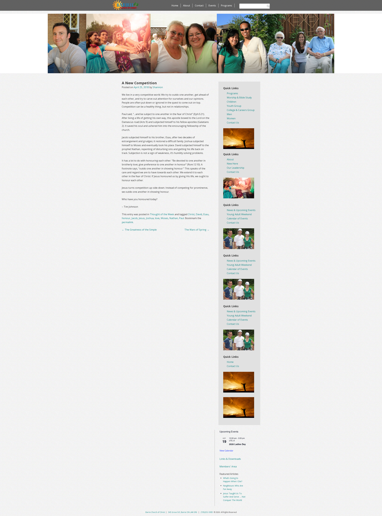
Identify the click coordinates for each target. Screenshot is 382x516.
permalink (127, 222)
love (157, 218)
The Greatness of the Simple (139, 229)
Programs (226, 5)
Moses (164, 218)
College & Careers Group (241, 110)
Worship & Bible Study (239, 97)
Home (174, 5)
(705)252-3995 (207, 512)
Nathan (173, 218)
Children (231, 101)
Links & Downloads (230, 459)
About (186, 5)
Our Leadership (235, 167)
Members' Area (228, 466)
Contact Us (233, 122)
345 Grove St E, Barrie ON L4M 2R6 (182, 512)
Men (229, 114)
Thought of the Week (162, 214)
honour (126, 218)
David (199, 214)
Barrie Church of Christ (155, 512)
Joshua (150, 218)
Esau (206, 214)
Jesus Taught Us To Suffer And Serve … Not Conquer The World (234, 497)
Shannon (158, 87)
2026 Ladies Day (237, 444)
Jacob (134, 218)
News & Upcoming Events (241, 210)
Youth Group (234, 106)
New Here (232, 163)
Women (231, 118)
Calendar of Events (237, 218)
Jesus (142, 218)
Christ (191, 214)
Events (212, 5)
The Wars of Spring (196, 229)
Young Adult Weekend (239, 214)
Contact (199, 5)
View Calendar (226, 450)
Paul (181, 218)
